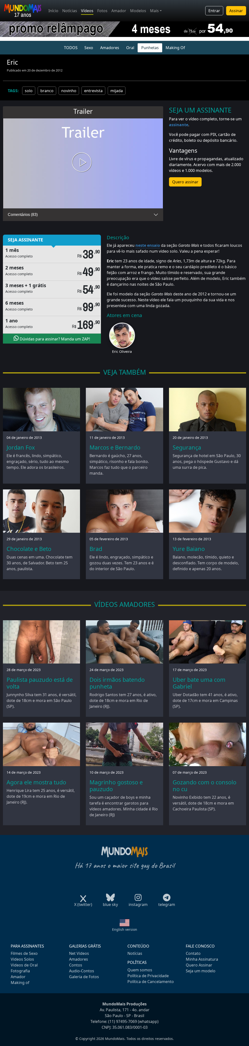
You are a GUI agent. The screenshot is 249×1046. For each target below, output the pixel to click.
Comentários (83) (23, 215)
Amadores (109, 47)
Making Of (175, 47)
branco (46, 90)
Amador (118, 10)
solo (29, 90)
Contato (193, 953)
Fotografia (20, 971)
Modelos (138, 10)
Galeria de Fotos (84, 976)
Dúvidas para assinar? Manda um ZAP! (54, 339)
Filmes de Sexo (24, 953)
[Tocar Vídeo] (83, 163)
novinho (68, 90)
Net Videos (79, 953)
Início (53, 10)
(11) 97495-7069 (122, 1021)
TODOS (71, 47)
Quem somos (139, 970)
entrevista (93, 90)
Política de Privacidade (148, 975)
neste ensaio (147, 245)
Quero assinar (185, 182)
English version (124, 929)
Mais (154, 10)
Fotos (102, 10)
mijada (116, 90)
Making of (20, 982)
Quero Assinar (199, 965)
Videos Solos (22, 959)
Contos (75, 965)
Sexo (88, 47)
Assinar (236, 10)
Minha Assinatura (202, 959)
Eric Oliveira (122, 351)
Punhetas (150, 47)
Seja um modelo (200, 971)
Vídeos (87, 10)
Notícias (69, 10)
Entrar (214, 10)
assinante (178, 124)
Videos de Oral (24, 965)
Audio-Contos (81, 971)
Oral (130, 47)
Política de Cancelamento (150, 981)
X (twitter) (83, 904)
